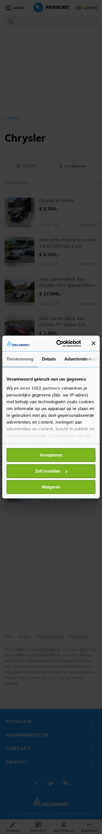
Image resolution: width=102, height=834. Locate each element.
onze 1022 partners (40, 388)
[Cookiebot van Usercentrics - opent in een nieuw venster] (60, 343)
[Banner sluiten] (93, 343)
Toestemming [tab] (20, 359)
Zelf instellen (47, 471)
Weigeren (51, 487)
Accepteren (51, 455)
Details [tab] (49, 359)
